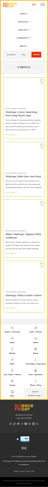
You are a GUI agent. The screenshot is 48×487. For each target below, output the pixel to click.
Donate (36, 55)
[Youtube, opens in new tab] (18, 423)
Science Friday (10, 5)
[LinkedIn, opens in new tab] (33, 423)
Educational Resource (16, 108)
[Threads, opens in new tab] (29, 423)
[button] (34, 4)
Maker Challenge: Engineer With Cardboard (23, 236)
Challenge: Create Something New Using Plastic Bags (21, 114)
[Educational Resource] (42, 81)
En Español (11, 55)
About (23, 46)
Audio (23, 14)
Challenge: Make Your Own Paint (23, 176)
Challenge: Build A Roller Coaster (23, 295)
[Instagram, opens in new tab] (10, 423)
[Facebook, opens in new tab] (22, 423)
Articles (23, 22)
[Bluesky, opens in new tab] (26, 423)
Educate (23, 30)
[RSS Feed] (37, 423)
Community (23, 38)
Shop (23, 55)
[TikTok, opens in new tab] (14, 423)
